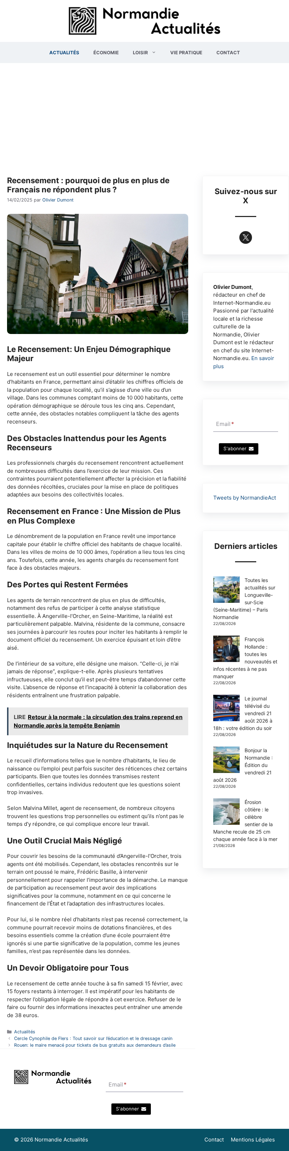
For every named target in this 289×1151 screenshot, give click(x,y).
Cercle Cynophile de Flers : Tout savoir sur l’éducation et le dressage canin (93, 1038)
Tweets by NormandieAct (244, 497)
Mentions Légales (253, 1139)
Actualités (64, 52)
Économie (106, 52)
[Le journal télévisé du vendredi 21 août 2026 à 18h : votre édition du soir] (226, 709)
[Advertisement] (144, 116)
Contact (228, 52)
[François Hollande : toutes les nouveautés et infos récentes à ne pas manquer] (226, 650)
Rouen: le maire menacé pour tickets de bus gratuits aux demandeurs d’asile (95, 1045)
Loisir (140, 52)
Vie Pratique (186, 52)
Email (225, 424)
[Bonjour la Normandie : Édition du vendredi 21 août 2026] (226, 761)
